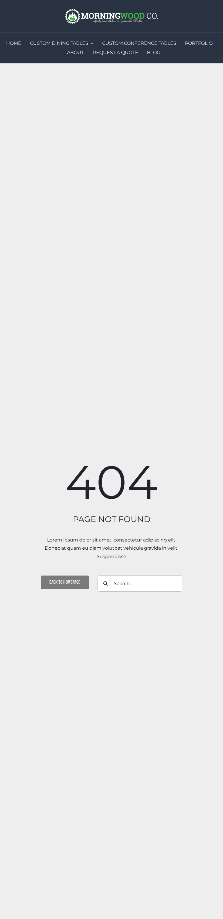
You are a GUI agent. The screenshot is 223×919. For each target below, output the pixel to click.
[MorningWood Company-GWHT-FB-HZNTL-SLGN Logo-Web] (111, 11)
